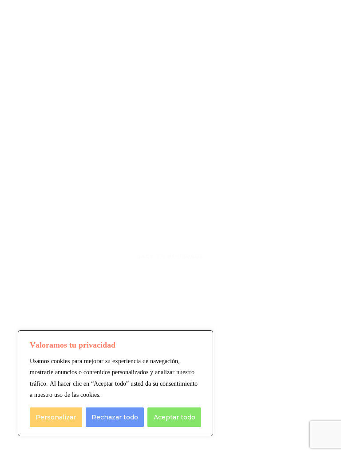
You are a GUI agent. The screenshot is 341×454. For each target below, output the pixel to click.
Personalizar (56, 417)
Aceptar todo (174, 417)
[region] (115, 383)
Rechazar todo (114, 417)
